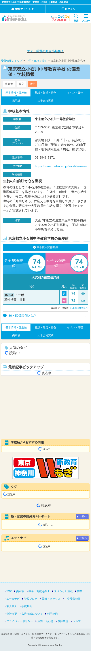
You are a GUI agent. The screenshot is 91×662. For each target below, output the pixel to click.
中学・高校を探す (39, 591)
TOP (9, 591)
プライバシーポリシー (19, 621)
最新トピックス (51, 598)
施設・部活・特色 (45, 92)
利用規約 (52, 613)
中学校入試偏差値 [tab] (47, 247)
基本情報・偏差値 (16, 92)
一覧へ (83, 516)
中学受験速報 (73, 598)
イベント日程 (75, 92)
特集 (79, 591)
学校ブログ (30, 598)
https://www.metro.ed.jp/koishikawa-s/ (61, 166)
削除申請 (63, 621)
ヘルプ (77, 621)
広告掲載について (32, 613)
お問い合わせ (45, 621)
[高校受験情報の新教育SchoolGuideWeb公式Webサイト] (45, 468)
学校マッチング (24, 9)
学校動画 (26, 606)
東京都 (9, 83)
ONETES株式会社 (79, 308)
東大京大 (11, 606)
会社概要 (11, 613)
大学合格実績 (45, 100)
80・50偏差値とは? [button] (22, 315)
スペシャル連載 (63, 591)
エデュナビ (13, 598)
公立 (21, 83)
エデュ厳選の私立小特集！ (45, 51)
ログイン (70, 9)
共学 (32, 83)
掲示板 (16, 100)
